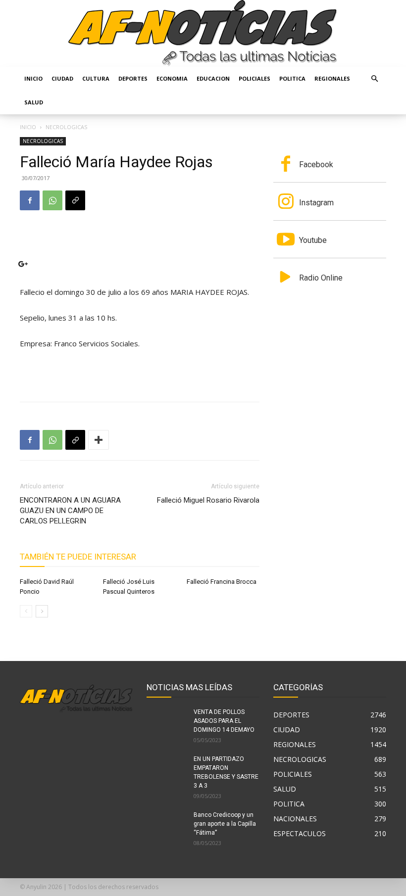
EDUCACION (213, 78)
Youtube (313, 240)
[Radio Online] (285, 278)
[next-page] (42, 611)
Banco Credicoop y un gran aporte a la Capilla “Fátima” (225, 823)
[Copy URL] (75, 200)
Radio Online (321, 278)
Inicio (33, 78)
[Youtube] (285, 240)
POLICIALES (254, 78)
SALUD (33, 102)
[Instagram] (285, 202)
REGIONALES (332, 78)
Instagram (316, 202)
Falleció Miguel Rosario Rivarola (208, 500)
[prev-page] (26, 611)
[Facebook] (30, 200)
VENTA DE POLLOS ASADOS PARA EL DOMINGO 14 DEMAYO (224, 720)
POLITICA (292, 78)
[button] (374, 79)
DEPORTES (133, 78)
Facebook (316, 164)
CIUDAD (62, 78)
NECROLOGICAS (43, 141)
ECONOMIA (172, 78)
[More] (98, 440)
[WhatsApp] (52, 200)
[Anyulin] (203, 33)
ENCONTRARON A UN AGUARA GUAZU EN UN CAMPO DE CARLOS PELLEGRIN (70, 510)
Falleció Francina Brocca (221, 581)
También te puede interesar (78, 557)
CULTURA (95, 78)
